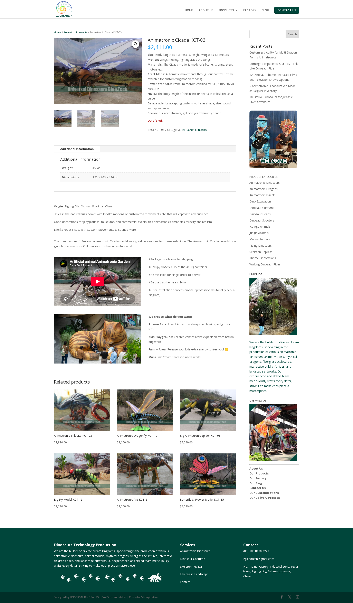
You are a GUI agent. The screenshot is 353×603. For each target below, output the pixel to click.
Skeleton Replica (191, 566)
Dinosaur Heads (260, 214)
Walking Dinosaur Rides (264, 264)
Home (57, 32)
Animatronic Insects (75, 32)
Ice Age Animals (259, 226)
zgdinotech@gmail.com (258, 559)
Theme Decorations (262, 258)
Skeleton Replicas (261, 252)
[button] (135, 44)
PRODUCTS (226, 10)
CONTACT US (286, 10)
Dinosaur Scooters (261, 220)
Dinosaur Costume (261, 208)
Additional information (77, 149)
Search (292, 34)
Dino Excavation (260, 201)
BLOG (265, 10)
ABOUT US (206, 10)
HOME (189, 10)
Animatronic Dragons (263, 189)
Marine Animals (259, 239)
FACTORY (249, 10)
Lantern (185, 582)
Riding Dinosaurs (260, 245)
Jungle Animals (259, 233)
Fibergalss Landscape (194, 574)
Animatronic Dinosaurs (264, 183)
